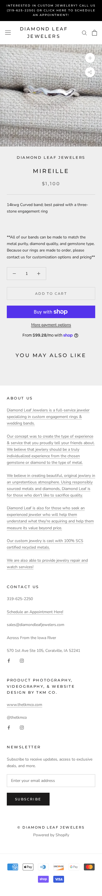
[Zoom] (90, 58)
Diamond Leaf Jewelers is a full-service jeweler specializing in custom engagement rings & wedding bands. (48, 416)
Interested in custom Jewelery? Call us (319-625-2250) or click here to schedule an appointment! (51, 10)
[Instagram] (22, 660)
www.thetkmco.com (24, 704)
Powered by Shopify (51, 835)
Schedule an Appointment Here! (35, 612)
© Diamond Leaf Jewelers (50, 827)
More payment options (51, 324)
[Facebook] (9, 660)
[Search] (84, 32)
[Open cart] (94, 33)
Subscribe (28, 799)
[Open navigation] (8, 32)
